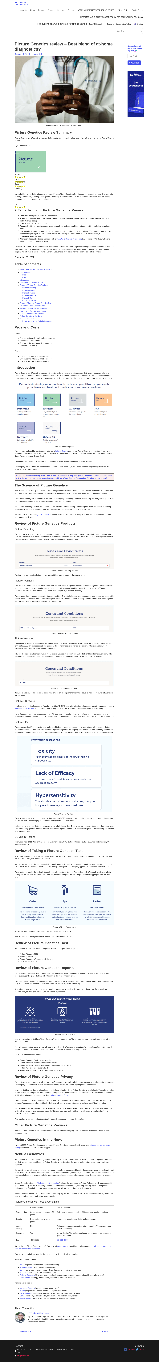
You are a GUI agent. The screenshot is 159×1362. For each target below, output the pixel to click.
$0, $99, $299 (62, 1240)
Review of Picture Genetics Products (34, 285)
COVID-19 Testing (29, 300)
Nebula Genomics (27, 319)
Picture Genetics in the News (31, 316)
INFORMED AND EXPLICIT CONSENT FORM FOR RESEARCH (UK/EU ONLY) (111, 17)
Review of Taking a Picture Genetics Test (35, 303)
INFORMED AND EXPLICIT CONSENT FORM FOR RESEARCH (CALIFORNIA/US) (70, 24)
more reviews (62, 1246)
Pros (24, 275)
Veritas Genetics (26, 1298)
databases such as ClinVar (59, 1095)
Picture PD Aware (29, 295)
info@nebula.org (23, 1356)
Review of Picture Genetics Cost (32, 306)
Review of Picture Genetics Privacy (33, 311)
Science (51, 10)
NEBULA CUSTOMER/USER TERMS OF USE (96, 10)
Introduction (24, 280)
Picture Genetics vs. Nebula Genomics (37, 321)
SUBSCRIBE (134, 63)
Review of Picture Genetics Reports (33, 308)
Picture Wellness (28, 290)
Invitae (22, 1291)
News (32, 10)
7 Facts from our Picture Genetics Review (35, 270)
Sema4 (22, 1296)
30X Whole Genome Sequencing (69, 239)
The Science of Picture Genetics (32, 282)
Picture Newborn (28, 293)
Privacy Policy (123, 10)
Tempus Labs (25, 1278)
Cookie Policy (137, 10)
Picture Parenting (29, 288)
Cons (24, 277)
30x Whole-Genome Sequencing (46, 1183)
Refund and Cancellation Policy (119, 24)
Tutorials (71, 10)
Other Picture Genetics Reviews (32, 313)
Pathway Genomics (27, 1275)
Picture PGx (27, 298)
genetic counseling (44, 515)
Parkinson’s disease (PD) (24, 708)
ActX (21, 1265)
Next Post (106, 1331)
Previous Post (24, 1331)
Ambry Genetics (26, 1267)
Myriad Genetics (26, 1293)
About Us (23, 10)
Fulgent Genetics (61, 451)
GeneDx (23, 1272)
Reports (41, 10)
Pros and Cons (25, 272)
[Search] (141, 31)
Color (22, 1270)
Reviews (60, 10)
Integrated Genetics (27, 1288)
